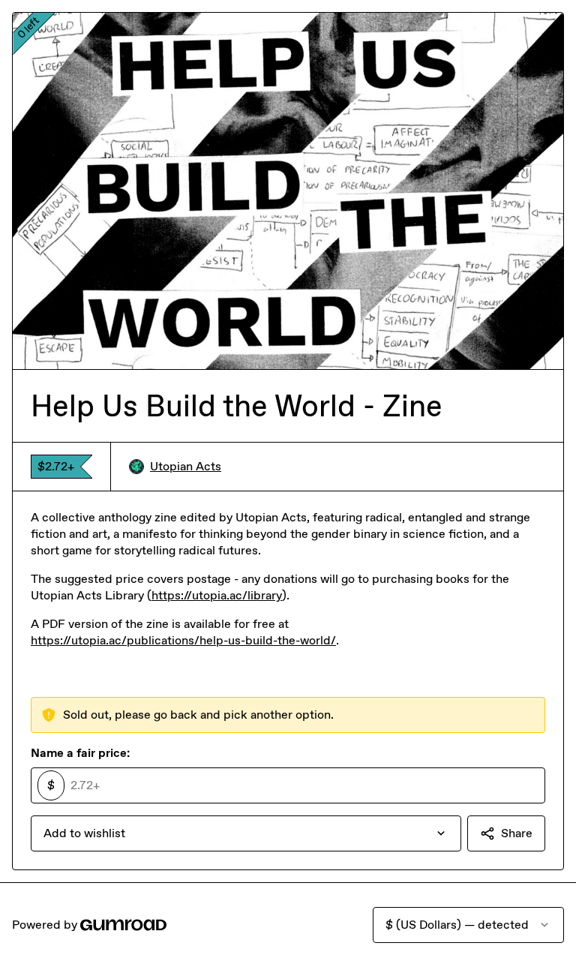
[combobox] (246, 833)
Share (516, 833)
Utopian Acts (185, 466)
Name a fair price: (80, 753)
